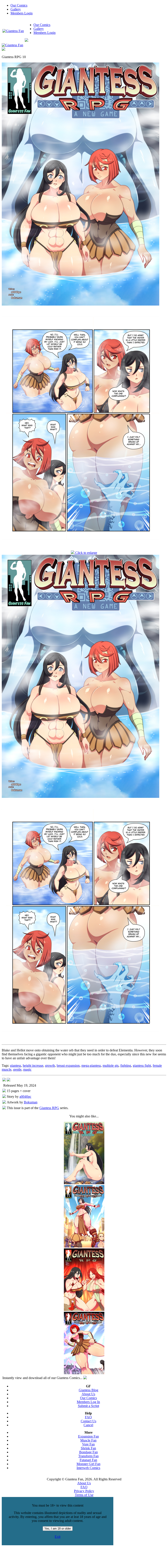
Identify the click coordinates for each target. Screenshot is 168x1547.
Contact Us (88, 1421)
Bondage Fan (88, 1452)
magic (27, 1069)
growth (50, 1065)
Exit (57, 1536)
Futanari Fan (88, 1460)
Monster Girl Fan (88, 1464)
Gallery (15, 9)
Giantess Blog (88, 1390)
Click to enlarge (85, 553)
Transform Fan (88, 1456)
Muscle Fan (88, 1440)
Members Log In (88, 1402)
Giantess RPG (49, 1108)
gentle (17, 1069)
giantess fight (142, 1065)
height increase (33, 1065)
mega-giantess (91, 1065)
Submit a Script (88, 1406)
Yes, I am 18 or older (57, 1528)
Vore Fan (88, 1444)
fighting (125, 1065)
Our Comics (18, 5)
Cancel (88, 1425)
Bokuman (30, 1102)
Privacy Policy (84, 1491)
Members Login (21, 13)
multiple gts (111, 1065)
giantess (15, 1065)
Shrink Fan (88, 1448)
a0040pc (25, 1096)
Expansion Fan (88, 1436)
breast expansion (68, 1065)
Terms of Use (84, 1495)
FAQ (88, 1417)
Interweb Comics (88, 1468)
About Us (88, 1394)
